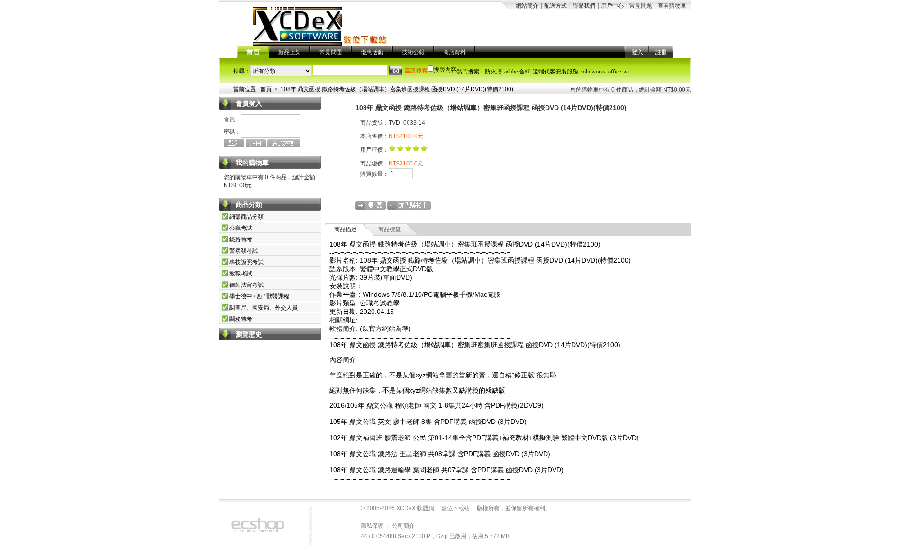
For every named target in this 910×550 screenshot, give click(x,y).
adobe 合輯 (517, 71)
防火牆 (493, 71)
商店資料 (454, 52)
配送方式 (555, 5)
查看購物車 (672, 5)
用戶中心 (612, 5)
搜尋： (241, 71)
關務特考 (240, 319)
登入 (637, 52)
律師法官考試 (246, 285)
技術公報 (413, 52)
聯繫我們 (584, 5)
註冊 (661, 52)
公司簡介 (403, 525)
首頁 (253, 52)
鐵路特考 (240, 239)
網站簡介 (527, 5)
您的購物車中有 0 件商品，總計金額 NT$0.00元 (630, 89)
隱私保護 (372, 525)
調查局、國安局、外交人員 (263, 307)
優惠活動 (372, 52)
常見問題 (640, 5)
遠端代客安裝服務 (555, 71)
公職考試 (240, 228)
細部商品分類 (246, 216)
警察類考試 (243, 251)
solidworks (593, 71)
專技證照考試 (246, 262)
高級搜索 (416, 70)
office (614, 71)
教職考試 (240, 273)
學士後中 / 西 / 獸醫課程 (259, 296)
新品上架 (289, 52)
